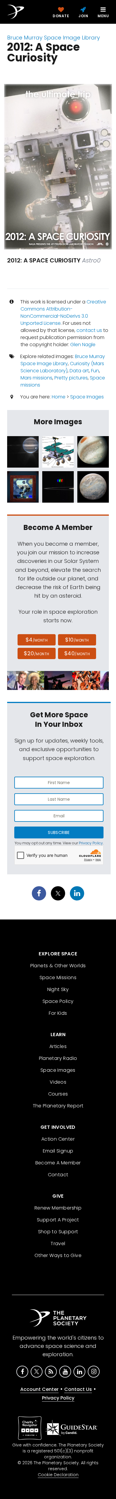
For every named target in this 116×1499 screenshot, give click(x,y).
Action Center (58, 1139)
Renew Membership (58, 1207)
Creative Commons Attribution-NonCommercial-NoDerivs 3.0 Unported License (63, 312)
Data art (79, 370)
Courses (58, 1093)
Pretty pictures (71, 377)
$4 (37, 639)
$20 (36, 653)
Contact (58, 1174)
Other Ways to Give (58, 1255)
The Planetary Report (58, 1105)
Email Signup (58, 1150)
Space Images (87, 396)
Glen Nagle (82, 344)
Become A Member (58, 1162)
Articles (58, 1046)
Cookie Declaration (58, 1475)
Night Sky (58, 989)
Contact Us (78, 1389)
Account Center (39, 1389)
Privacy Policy (91, 843)
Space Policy (58, 1001)
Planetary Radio (58, 1058)
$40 (77, 653)
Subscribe (59, 832)
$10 (77, 639)
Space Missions (58, 977)
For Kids (58, 1013)
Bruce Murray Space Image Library (53, 37)
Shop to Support (58, 1231)
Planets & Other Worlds (58, 965)
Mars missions (36, 377)
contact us (89, 330)
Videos (58, 1082)
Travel (58, 1243)
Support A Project (58, 1219)
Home (58, 396)
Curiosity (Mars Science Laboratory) (62, 367)
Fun (95, 370)
